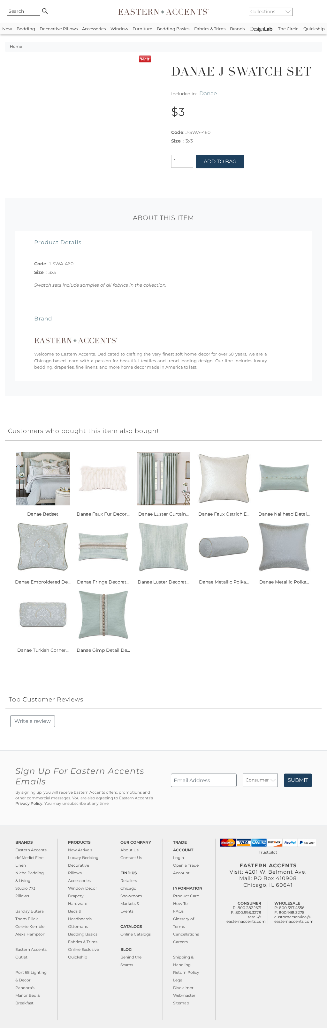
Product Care (186, 895)
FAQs (178, 911)
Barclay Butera (29, 911)
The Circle (288, 28)
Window (119, 28)
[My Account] (313, 11)
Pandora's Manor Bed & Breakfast (27, 995)
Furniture (142, 28)
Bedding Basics (173, 28)
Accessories (94, 28)
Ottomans (78, 926)
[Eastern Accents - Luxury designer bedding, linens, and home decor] (163, 11)
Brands (237, 28)
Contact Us (131, 857)
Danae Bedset (42, 514)
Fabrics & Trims (209, 28)
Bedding (26, 28)
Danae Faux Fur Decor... (103, 514)
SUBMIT (298, 780)
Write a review (32, 721)
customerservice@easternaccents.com (294, 919)
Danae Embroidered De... (43, 582)
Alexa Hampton (30, 934)
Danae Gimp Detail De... (103, 650)
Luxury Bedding (83, 857)
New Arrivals (80, 850)
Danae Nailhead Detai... (284, 514)
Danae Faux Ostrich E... (223, 514)
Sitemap (181, 1003)
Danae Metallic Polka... (224, 582)
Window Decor (82, 888)
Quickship (314, 28)
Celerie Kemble (29, 926)
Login (178, 857)
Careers (180, 941)
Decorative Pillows (59, 28)
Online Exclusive (83, 949)
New (7, 28)
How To (180, 903)
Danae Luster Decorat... (163, 582)
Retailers (128, 880)
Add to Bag (220, 161)
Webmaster (184, 995)
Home (16, 46)
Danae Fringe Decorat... (103, 582)
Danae (208, 93)
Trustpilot (268, 852)
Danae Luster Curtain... (163, 514)
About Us (129, 850)
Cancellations (186, 934)
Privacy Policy (28, 803)
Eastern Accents (31, 850)
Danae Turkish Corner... (43, 650)
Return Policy (186, 972)
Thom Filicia (27, 918)
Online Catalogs (135, 934)
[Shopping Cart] (318, 11)
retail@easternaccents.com (246, 919)
